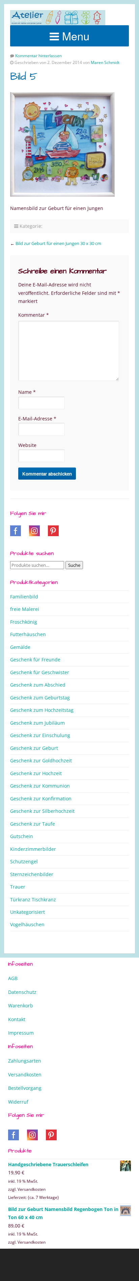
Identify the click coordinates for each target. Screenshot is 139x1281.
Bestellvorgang (24, 1088)
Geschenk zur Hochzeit (36, 773)
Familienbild (24, 596)
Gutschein (21, 836)
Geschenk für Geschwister (39, 672)
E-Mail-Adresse (37, 418)
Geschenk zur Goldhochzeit (41, 760)
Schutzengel (24, 861)
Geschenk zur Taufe (32, 824)
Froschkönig (23, 622)
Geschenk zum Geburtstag (40, 697)
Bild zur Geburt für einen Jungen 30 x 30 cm (58, 243)
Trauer (17, 887)
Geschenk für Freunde (35, 659)
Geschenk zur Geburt (34, 748)
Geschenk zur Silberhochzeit (42, 811)
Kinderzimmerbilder (33, 849)
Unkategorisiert (27, 912)
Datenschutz (22, 992)
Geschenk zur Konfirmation (41, 798)
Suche (74, 565)
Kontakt (16, 1019)
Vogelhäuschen (27, 924)
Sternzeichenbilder (31, 874)
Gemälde (20, 647)
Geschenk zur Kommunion (40, 786)
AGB (13, 978)
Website (27, 445)
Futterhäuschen (28, 634)
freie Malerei (24, 609)
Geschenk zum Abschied (37, 685)
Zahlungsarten (24, 1061)
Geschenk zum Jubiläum (37, 723)
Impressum (21, 1033)
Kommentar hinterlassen (38, 55)
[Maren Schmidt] (57, 17)
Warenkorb (20, 1005)
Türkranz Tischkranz (33, 899)
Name (27, 392)
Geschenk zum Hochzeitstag (42, 710)
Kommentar (33, 315)
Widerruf (18, 1102)
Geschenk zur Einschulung (40, 735)
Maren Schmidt (105, 62)
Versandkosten (24, 1074)
